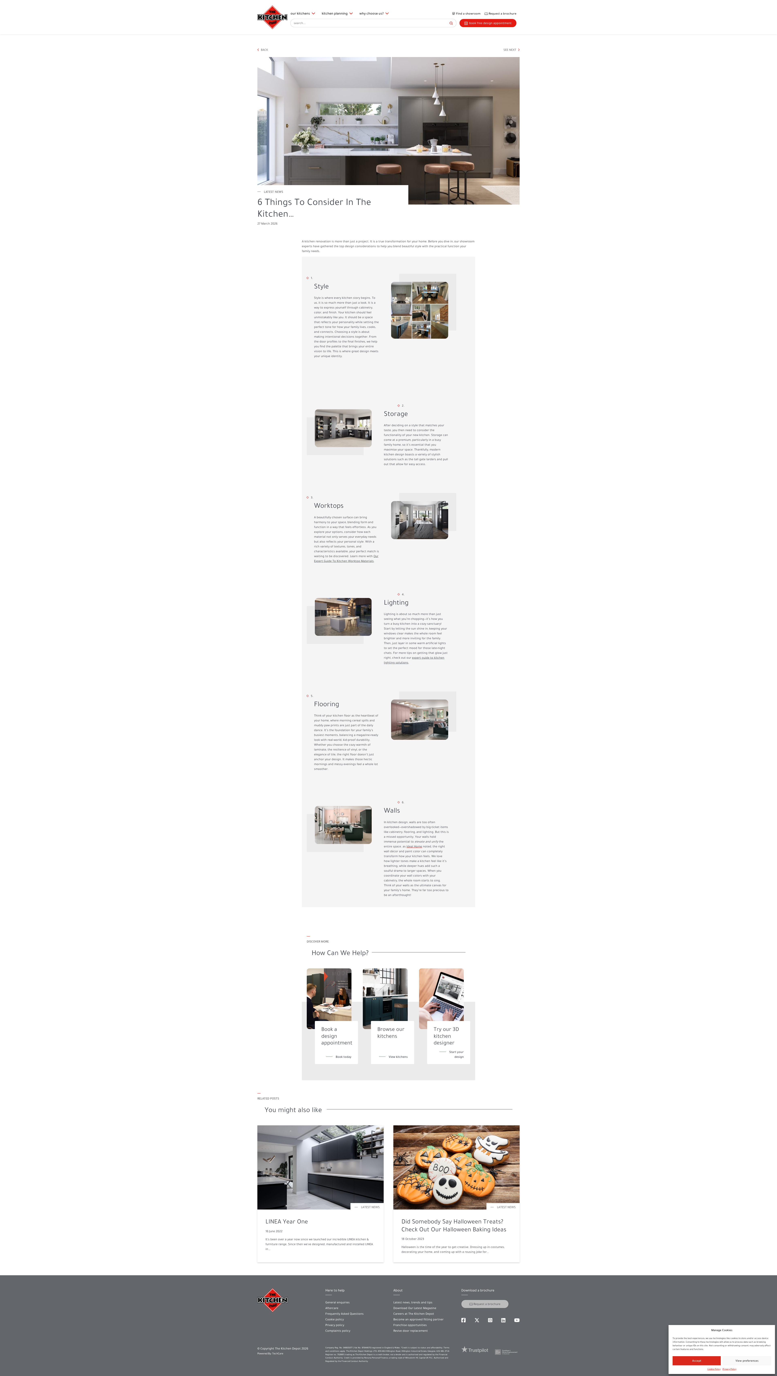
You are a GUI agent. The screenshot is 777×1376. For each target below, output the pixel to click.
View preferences (747, 1361)
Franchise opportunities (410, 1325)
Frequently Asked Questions (344, 1313)
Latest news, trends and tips (412, 1302)
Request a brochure (486, 1304)
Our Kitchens (301, 13)
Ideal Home (414, 846)
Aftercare (331, 1308)
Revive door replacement (410, 1330)
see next (510, 50)
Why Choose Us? (372, 13)
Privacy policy (334, 1325)
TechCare (277, 1353)
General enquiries (337, 1302)
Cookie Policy (714, 1369)
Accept (696, 1361)
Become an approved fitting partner (418, 1319)
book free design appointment (490, 23)
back (264, 50)
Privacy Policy (729, 1369)
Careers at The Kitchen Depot (413, 1313)
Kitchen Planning (335, 13)
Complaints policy (337, 1330)
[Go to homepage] (272, 17)
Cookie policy (334, 1319)
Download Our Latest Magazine (414, 1308)
